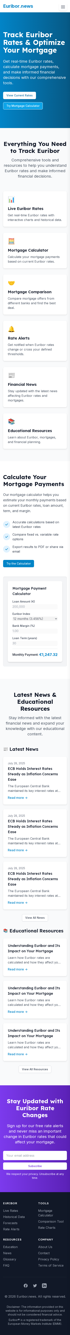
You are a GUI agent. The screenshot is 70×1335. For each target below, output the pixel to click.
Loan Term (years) (24, 638)
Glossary (9, 1259)
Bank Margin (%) (23, 625)
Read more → (18, 798)
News (7, 1253)
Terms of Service (51, 1265)
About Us (45, 1247)
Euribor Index (21, 613)
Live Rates (10, 1211)
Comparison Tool (51, 1221)
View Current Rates (19, 95)
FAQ (6, 1265)
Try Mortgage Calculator (22, 105)
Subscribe (35, 1166)
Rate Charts (46, 1228)
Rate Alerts (11, 1229)
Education (10, 1247)
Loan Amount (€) (23, 601)
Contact (44, 1253)
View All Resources (35, 1069)
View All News (35, 917)
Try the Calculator (18, 563)
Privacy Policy (48, 1259)
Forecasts (10, 1223)
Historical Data (14, 1217)
